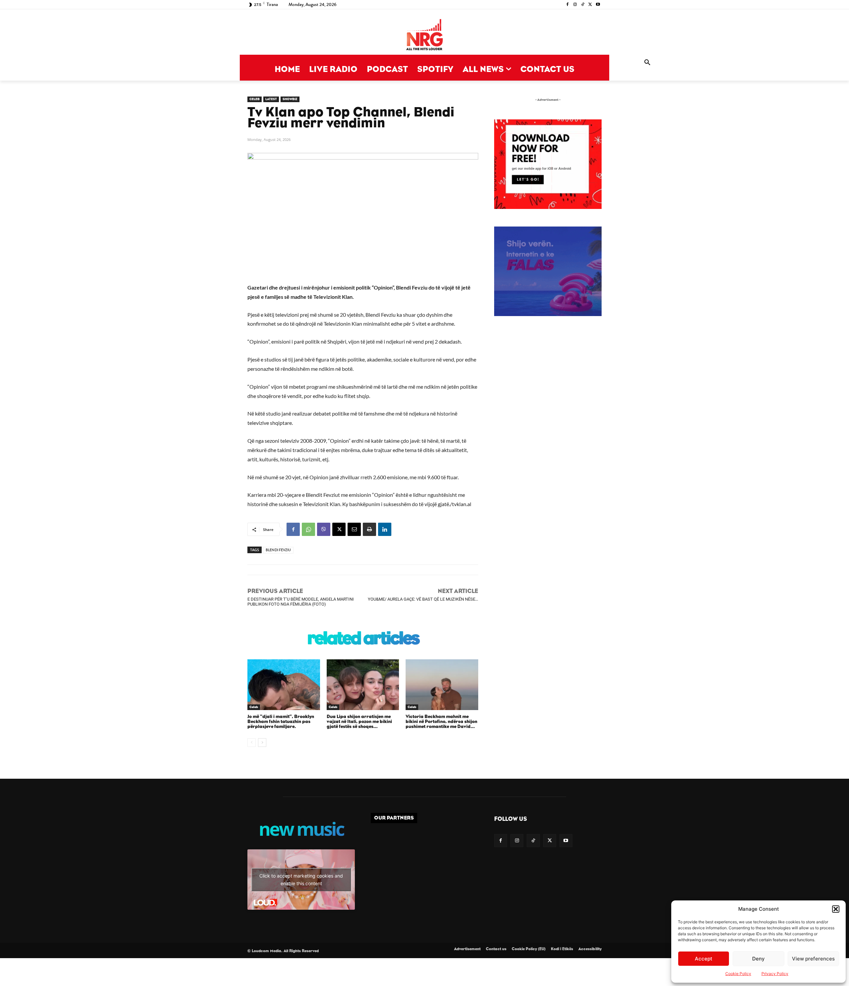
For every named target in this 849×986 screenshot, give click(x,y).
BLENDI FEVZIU (278, 550)
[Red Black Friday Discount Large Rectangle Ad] (548, 207)
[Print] (369, 529)
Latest (271, 99)
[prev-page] (251, 742)
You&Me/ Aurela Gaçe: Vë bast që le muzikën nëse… (423, 599)
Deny (758, 958)
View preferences (813, 958)
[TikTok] (583, 5)
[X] (590, 5)
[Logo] (424, 35)
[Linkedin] (384, 529)
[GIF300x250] (548, 271)
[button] (835, 909)
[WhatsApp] (308, 529)
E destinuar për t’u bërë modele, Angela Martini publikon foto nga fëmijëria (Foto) (300, 602)
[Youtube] (598, 5)
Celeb (254, 99)
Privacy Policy (774, 973)
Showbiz (290, 99)
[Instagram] (575, 5)
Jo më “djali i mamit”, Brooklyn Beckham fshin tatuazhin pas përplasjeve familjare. (280, 721)
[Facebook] (567, 5)
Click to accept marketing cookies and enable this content (301, 879)
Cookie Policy (738, 973)
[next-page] (262, 742)
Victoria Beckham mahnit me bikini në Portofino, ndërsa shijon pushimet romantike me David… (441, 721)
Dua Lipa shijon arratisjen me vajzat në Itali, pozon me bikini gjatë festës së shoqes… (359, 721)
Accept (703, 958)
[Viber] (323, 529)
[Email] (354, 529)
